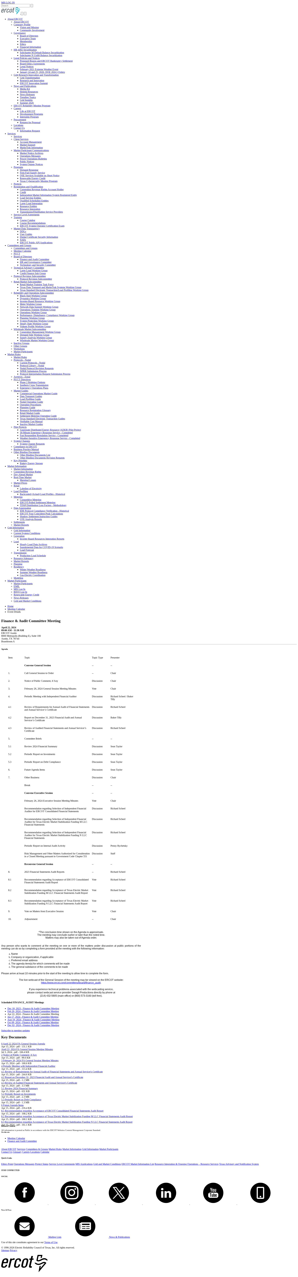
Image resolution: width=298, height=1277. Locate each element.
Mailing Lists (54, 1237)
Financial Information (30, 47)
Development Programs (31, 114)
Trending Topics (28, 97)
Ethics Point (7, 1164)
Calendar (45, 1152)
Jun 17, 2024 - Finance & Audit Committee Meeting (33, 1017)
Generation (19, 536)
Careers (17, 108)
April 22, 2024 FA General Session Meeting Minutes (27, 1049)
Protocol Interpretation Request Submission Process (45, 374)
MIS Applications (84, 1164)
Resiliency (19, 566)
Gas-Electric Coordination (32, 575)
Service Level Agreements (26, 214)
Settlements (19, 522)
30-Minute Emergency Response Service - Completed (46, 432)
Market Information (17, 466)
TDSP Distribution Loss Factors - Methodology (43, 505)
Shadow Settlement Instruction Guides (38, 516)
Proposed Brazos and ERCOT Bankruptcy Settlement (46, 61)
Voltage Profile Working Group (35, 326)
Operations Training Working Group (38, 309)
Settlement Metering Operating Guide (38, 416)
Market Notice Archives (31, 153)
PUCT (17, 253)
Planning (18, 564)
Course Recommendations (33, 223)
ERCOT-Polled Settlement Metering (37, 502)
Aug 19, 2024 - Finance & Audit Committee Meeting (33, 1019)
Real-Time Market (23, 477)
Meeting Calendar (22, 251)
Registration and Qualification (28, 186)
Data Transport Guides (31, 396)
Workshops (19, 348)
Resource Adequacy (23, 558)
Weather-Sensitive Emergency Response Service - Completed (50, 438)
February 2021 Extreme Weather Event (39, 69)
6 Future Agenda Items (12, 1105)
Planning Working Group (32, 318)
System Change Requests (32, 443)
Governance (20, 33)
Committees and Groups (19, 245)
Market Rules (14, 354)
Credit (23, 192)
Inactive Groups (21, 343)
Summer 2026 (27, 103)
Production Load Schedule (33, 555)
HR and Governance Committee (36, 262)
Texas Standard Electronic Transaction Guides (42, 418)
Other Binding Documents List (35, 455)
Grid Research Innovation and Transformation (36, 75)
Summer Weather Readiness (33, 572)
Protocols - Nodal (22, 360)
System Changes (22, 441)
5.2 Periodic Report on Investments (18, 1094)
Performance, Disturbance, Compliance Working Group (47, 315)
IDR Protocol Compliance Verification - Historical (44, 511)
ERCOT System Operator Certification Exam (42, 226)
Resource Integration (30, 209)
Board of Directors (29, 35)
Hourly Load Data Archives (33, 544)
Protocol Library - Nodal (32, 365)
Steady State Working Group (34, 323)
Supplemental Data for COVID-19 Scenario (41, 547)
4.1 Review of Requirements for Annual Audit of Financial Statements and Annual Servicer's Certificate (52, 1071)
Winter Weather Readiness (33, 569)
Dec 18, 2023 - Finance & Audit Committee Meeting (33, 1008)
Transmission (20, 552)
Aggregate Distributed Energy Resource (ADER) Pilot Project (50, 430)
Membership (26, 41)
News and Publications (25, 86)
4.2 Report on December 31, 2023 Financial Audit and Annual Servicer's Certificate (42, 1077)
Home (10, 606)
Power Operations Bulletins (33, 158)
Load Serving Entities (30, 198)
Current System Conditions (27, 533)
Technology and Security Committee (38, 265)
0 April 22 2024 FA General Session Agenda (23, 1043)
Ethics (23, 44)
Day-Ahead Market (23, 474)
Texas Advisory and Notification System (239, 1164)
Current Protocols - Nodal (32, 362)
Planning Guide (27, 407)
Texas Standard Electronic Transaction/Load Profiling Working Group (54, 290)
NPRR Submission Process (33, 371)
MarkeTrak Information (31, 147)
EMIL (17, 586)
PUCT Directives (22, 379)
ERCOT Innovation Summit (34, 83)
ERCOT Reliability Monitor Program (32, 105)
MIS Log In (19, 589)
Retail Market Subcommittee (28, 281)
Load (16, 541)
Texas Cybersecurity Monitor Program (38, 181)
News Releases (27, 94)
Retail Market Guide (30, 413)
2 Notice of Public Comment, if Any (19, 1055)
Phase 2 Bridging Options (32, 382)
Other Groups (20, 346)
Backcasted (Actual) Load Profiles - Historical (42, 494)
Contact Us (19, 128)
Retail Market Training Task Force (37, 284)
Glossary (17, 1152)
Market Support (27, 144)
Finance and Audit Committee (34, 259)
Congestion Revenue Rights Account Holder (42, 189)
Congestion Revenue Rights (27, 471)
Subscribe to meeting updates (15, 1030)
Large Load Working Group (33, 270)
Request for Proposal (30, 122)
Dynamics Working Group (33, 298)
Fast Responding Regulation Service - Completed (44, 435)
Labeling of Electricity (31, 488)
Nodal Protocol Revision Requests (37, 368)
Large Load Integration (31, 203)
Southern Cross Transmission (34, 385)
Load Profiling (21, 491)
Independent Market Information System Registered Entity (48, 195)
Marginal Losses (28, 480)
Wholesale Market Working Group (37, 340)
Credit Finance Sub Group (33, 273)
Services (11, 133)
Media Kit (25, 89)
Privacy (13, 1250)
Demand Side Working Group (34, 334)
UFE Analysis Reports (31, 519)
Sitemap (5, 1250)
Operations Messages (30, 156)
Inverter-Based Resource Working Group (40, 301)
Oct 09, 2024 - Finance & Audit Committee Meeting (33, 1022)
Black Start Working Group (33, 295)
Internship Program (29, 117)
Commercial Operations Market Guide (38, 393)
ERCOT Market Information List (138, 1164)
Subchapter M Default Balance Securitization (42, 52)
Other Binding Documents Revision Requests (42, 457)
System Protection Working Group (37, 321)
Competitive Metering (30, 499)
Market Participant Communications (31, 150)
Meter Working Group (31, 304)
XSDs (23, 239)
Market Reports (21, 525)
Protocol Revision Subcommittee (30, 276)
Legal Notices (27, 66)
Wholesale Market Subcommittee (30, 329)
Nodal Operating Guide (31, 402)
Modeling (18, 578)
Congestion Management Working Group (40, 332)
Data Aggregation (22, 508)
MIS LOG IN (8, 2)
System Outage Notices (31, 164)
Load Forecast (27, 550)
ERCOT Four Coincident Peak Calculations (41, 513)
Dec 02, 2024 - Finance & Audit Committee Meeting (33, 1025)
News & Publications (119, 1237)
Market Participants (23, 351)
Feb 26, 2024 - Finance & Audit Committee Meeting (33, 1011)
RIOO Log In (20, 592)
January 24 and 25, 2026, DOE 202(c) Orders (42, 72)
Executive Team (28, 38)
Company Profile (22, 24)
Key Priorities (20, 460)
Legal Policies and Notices (27, 58)
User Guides (26, 234)
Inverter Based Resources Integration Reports (42, 539)
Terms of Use (50, 1242)
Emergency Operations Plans (34, 388)
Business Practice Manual (26, 449)
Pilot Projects (20, 427)
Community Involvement (32, 30)
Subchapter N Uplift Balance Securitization (41, 55)
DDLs (23, 231)
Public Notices (27, 161)
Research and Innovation (32, 80)
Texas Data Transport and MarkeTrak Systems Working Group (50, 287)
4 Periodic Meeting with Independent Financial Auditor (28, 1066)
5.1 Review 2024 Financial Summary (19, 1088)
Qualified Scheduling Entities (34, 200)
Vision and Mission (29, 27)
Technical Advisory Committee (29, 267)
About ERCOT (15, 19)
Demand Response (29, 170)
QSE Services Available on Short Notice (39, 175)
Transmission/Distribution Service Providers (41, 212)
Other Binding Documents (27, 452)
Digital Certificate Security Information (39, 237)
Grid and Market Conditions (27, 601)
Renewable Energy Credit (32, 178)
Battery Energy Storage (31, 463)
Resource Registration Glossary (35, 410)
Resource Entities (28, 206)
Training (18, 217)
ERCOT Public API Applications (36, 242)
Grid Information (15, 527)
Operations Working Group (33, 312)
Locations (18, 125)
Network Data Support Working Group (39, 307)
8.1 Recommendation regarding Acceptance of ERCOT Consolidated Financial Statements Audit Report (52, 1110)
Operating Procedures (30, 404)
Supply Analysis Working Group (36, 337)
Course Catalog (27, 220)
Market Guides (21, 390)
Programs (18, 167)
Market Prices (20, 483)
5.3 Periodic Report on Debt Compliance (21, 1099)
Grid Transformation (30, 77)
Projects (17, 184)
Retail (16, 485)
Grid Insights (26, 100)
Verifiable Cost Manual (31, 421)
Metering (18, 497)
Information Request (30, 130)
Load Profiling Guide (30, 399)
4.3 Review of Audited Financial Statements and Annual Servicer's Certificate (39, 1083)
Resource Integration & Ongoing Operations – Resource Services (187, 1164)
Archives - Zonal (22, 376)
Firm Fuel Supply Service (32, 172)
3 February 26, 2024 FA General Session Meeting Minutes (30, 1060)
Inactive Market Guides (31, 424)
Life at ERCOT (27, 111)
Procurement (20, 119)
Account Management (31, 142)
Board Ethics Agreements (32, 63)
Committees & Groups (37, 1149)
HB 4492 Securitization (25, 49)
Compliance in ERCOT (25, 446)
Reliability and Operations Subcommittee (34, 293)
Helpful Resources (29, 91)
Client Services (21, 139)
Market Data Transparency (27, 228)
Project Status (41, 1164)
